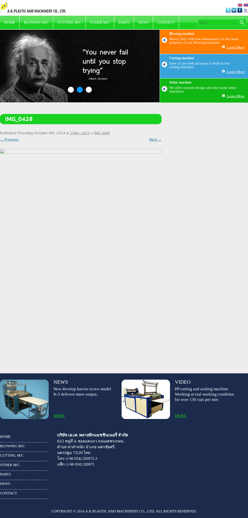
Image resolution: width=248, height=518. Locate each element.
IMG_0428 (101, 133)
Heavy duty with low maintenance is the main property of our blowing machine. (204, 40)
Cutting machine (181, 58)
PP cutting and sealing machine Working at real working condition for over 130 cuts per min (204, 394)
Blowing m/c (36, 22)
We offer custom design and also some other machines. (202, 89)
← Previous (9, 139)
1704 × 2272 (79, 133)
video (183, 382)
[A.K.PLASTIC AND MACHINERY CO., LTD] (33, 3)
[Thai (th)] (246, 5)
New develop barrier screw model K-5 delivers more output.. (82, 392)
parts (124, 22)
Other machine (180, 82)
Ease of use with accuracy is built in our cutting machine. (199, 65)
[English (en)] (240, 5)
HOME (9, 22)
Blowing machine (181, 33)
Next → (155, 139)
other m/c (100, 22)
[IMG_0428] (81, 256)
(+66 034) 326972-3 (81, 458)
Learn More (235, 47)
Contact (165, 22)
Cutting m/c (69, 22)
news (143, 22)
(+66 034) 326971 (80, 464)
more (59, 416)
